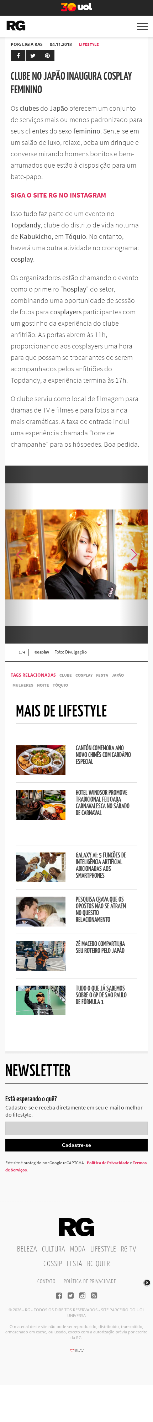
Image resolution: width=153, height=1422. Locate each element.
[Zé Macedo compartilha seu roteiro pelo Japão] (40, 969)
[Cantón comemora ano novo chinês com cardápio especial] (40, 773)
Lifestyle (89, 44)
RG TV (128, 1249)
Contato (46, 1281)
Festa (75, 1264)
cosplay (84, 675)
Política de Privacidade (108, 1162)
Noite (43, 685)
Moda (78, 1249)
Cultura (53, 1249)
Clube (65, 675)
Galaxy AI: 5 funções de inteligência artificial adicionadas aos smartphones (101, 865)
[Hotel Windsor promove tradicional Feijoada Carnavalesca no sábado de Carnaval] (40, 818)
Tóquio (60, 685)
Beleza (27, 1249)
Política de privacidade (90, 1281)
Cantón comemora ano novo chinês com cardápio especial (103, 755)
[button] (133, 555)
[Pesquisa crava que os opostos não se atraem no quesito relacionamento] (40, 924)
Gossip (52, 1264)
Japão (118, 675)
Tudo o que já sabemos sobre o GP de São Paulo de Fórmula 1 (101, 996)
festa (102, 675)
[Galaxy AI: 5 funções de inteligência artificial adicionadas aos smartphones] (40, 880)
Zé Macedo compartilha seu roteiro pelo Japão (100, 947)
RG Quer (98, 1264)
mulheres (22, 685)
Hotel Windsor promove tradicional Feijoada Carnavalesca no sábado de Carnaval (103, 803)
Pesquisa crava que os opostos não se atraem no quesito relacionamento (101, 910)
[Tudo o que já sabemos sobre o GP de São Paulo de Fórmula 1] (40, 1013)
